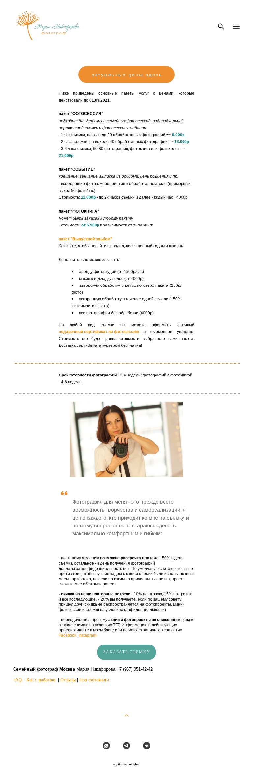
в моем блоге (102, 630)
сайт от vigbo (126, 764)
